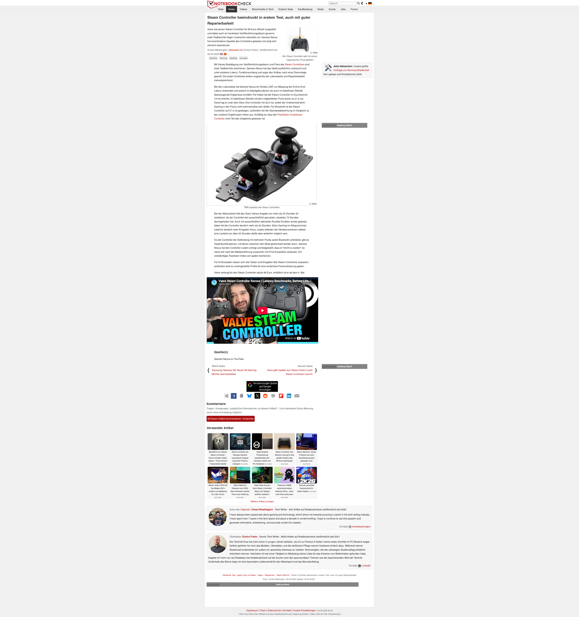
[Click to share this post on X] (257, 396)
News (231, 9)
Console (243, 58)
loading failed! (329, 125)
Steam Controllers (294, 64)
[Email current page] (297, 396)
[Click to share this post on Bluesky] (249, 396)
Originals (245, 509)
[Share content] (227, 396)
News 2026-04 (283, 575)
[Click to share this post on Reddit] (265, 396)
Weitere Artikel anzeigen (262, 501)
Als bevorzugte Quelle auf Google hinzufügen (265, 386)
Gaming (223, 58)
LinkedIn (366, 565)
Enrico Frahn (249, 536)
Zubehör (213, 58)
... (228, 54)
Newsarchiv (270, 575)
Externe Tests (285, 9)
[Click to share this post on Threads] (241, 396)
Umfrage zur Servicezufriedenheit (351, 70)
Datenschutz (274, 610)
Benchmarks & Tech (263, 9)
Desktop (233, 58)
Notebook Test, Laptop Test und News (239, 575)
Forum (354, 9)
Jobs (343, 9)
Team (263, 610)
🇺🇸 (221, 54)
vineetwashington (361, 526)
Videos (243, 9)
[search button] (358, 3)
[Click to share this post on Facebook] (234, 396)
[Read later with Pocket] (273, 396)
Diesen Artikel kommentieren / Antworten (232, 418)
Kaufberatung (305, 9)
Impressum (252, 610)
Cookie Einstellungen (304, 610)
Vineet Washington (262, 509)
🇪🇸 (225, 54)
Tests (220, 9)
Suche (332, 9)
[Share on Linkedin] (289, 396)
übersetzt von (236, 50)
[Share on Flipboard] (281, 396)
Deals (320, 9)
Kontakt (287, 610)
